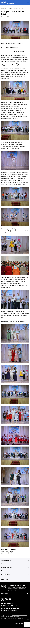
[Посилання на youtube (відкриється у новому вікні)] (10, 599)
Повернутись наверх (20, 623)
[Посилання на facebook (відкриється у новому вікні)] (2, 599)
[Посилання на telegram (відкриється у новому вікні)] (6, 599)
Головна (3, 8)
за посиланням (20, 321)
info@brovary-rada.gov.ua (9, 605)
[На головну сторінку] (3, 586)
